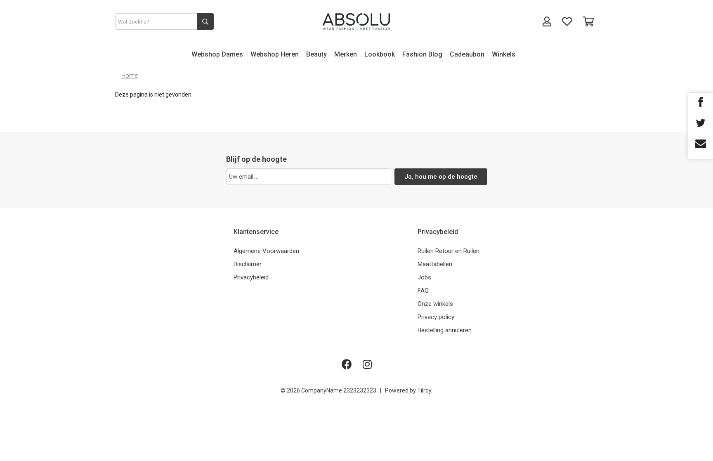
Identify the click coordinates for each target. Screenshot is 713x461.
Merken (345, 54)
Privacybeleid (251, 277)
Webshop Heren (274, 54)
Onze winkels (435, 303)
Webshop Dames (217, 54)
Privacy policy (436, 317)
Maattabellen (435, 264)
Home (129, 75)
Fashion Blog (422, 54)
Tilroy (424, 390)
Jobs (424, 277)
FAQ (423, 290)
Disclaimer (248, 264)
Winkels (503, 54)
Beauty (316, 54)
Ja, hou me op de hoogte (440, 176)
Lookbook (379, 54)
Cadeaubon (467, 54)
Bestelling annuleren (445, 330)
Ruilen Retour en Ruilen (448, 251)
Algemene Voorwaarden (266, 251)
